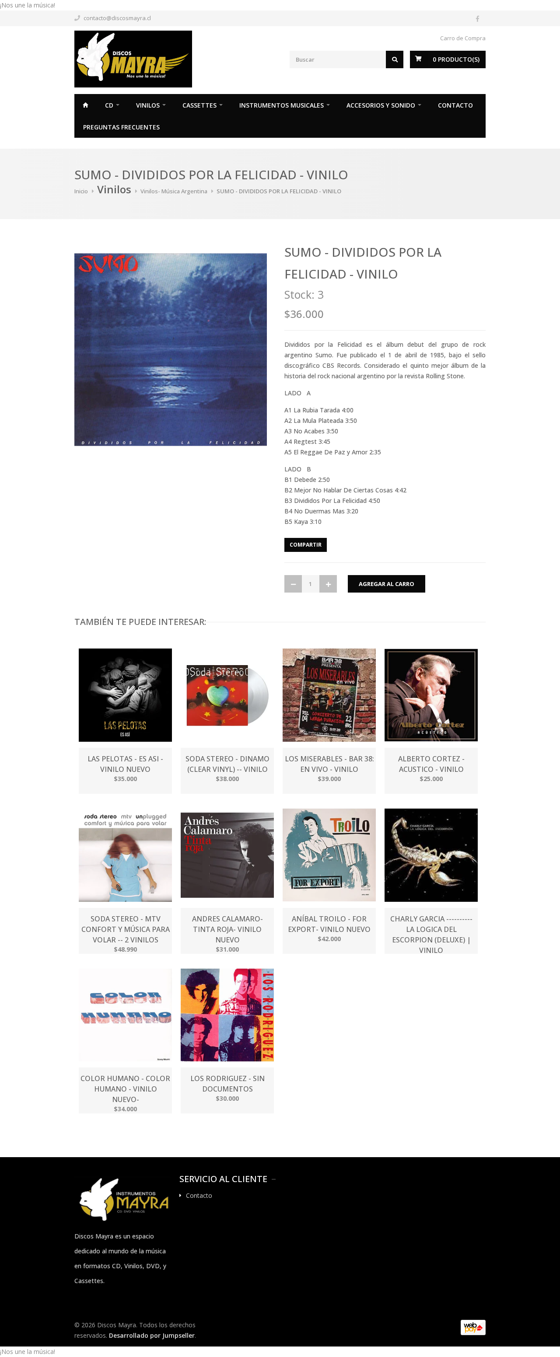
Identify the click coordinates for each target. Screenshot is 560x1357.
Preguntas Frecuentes (121, 127)
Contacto (455, 105)
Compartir (306, 544)
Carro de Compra (463, 38)
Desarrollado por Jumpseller (152, 1335)
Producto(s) (456, 59)
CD (109, 105)
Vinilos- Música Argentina (173, 191)
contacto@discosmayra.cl (117, 18)
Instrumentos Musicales (281, 105)
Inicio (85, 105)
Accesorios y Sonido (380, 105)
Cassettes (199, 105)
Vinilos (148, 105)
